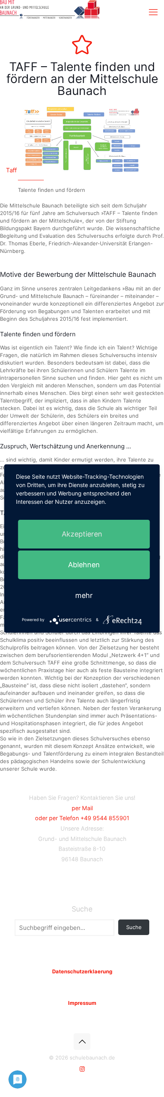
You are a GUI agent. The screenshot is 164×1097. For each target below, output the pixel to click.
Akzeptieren (82, 534)
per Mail (82, 808)
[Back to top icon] (82, 1041)
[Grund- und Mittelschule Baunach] (50, 10)
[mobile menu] (153, 12)
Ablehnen (84, 564)
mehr (84, 595)
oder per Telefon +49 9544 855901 (82, 818)
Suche (82, 909)
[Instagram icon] (82, 1069)
